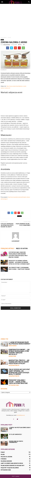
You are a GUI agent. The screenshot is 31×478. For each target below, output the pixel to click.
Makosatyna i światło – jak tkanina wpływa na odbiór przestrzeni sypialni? (19, 361)
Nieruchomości (13, 345)
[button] (29, 2)
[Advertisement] (15, 20)
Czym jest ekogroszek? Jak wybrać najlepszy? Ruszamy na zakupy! (7, 225)
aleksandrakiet (6, 44)
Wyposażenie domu (14, 385)
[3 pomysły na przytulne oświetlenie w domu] (4, 429)
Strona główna (4, 37)
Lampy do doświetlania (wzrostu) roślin (12, 463)
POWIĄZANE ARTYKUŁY (7, 248)
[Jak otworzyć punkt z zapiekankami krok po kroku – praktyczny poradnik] (4, 269)
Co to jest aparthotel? (15, 434)
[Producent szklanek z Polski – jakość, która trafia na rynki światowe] (4, 382)
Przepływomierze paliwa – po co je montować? (23, 224)
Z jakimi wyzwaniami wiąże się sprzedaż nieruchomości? (19, 343)
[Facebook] (13, 419)
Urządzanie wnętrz (14, 365)
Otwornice (3, 459)
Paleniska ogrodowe (6, 461)
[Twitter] (17, 419)
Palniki (3, 454)
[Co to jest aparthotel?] (4, 436)
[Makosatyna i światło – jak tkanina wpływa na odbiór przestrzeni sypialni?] (4, 362)
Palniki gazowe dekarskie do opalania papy (12, 465)
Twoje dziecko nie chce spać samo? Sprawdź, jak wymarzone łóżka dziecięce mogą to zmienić (19, 372)
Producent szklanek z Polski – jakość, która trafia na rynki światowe (18, 381)
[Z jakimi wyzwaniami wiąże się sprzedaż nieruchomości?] (4, 344)
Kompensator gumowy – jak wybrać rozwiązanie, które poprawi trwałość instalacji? (19, 352)
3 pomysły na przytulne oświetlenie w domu (19, 428)
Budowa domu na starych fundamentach (16, 442)
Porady (2, 39)
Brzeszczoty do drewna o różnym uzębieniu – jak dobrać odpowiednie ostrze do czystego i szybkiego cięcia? (19, 262)
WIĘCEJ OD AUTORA (22, 248)
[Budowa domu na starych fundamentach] (4, 443)
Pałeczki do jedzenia (6, 456)
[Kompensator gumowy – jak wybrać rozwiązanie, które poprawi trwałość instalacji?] (4, 351)
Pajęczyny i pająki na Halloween (10, 467)
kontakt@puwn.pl (21, 415)
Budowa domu (12, 356)
